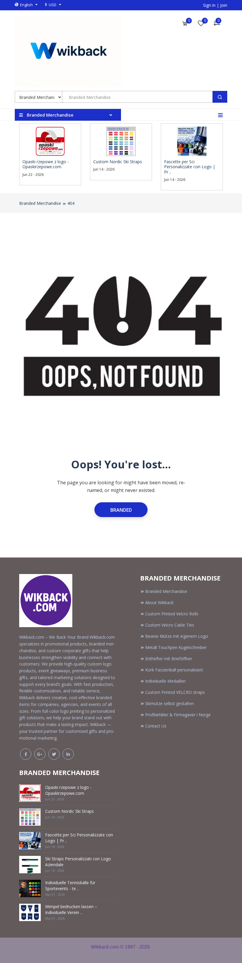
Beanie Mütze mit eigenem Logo (176, 636)
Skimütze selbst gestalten (169, 703)
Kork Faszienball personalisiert (174, 670)
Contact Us (155, 726)
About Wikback (159, 602)
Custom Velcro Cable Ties (169, 625)
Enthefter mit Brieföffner (168, 658)
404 (70, 203)
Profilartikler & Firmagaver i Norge (178, 714)
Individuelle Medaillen (165, 681)
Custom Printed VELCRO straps (175, 692)
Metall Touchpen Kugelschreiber (176, 647)
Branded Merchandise (40, 203)
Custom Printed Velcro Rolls (171, 614)
